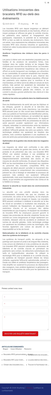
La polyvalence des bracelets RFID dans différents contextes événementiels (38, 360)
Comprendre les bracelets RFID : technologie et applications (38, 355)
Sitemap (29, 388)
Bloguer (5, 349)
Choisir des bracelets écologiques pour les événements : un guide (14, 365)
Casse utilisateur (16, 349)
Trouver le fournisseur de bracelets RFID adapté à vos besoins (38, 365)
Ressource (27, 349)
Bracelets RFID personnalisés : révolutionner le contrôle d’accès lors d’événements (19, 354)
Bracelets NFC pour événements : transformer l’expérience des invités (14, 360)
